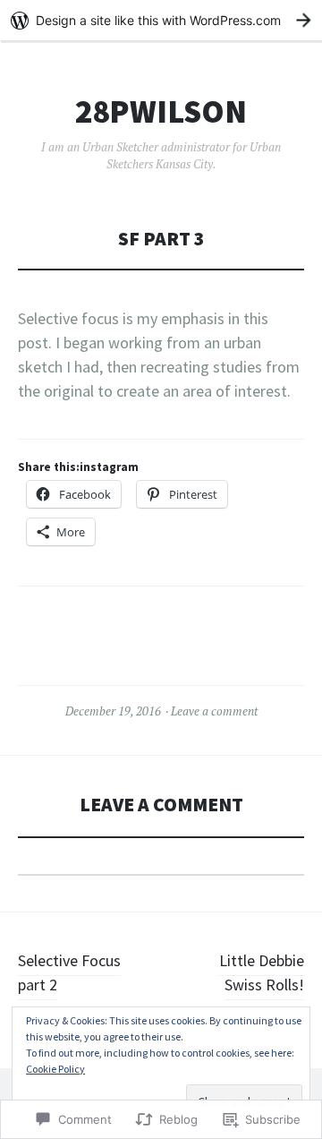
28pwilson (161, 112)
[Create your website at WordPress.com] (161, 20)
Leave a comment (214, 711)
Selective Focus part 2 (69, 972)
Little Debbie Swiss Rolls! (261, 972)
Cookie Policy (55, 1068)
